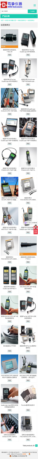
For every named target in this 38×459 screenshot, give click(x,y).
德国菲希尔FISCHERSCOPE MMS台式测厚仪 (9, 259)
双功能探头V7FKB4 (9, 346)
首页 (2, 20)
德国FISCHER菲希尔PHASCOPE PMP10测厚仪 (9, 170)
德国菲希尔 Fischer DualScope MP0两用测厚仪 (28, 51)
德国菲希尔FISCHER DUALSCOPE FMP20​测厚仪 (9, 111)
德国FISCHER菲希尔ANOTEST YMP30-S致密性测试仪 (9, 229)
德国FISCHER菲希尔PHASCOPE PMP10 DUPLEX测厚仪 (28, 170)
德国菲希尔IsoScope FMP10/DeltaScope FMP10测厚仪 (28, 81)
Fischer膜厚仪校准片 (28, 405)
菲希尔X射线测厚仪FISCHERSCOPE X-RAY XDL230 (28, 436)
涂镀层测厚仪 (22, 20)
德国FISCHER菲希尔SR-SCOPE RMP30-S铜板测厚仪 (9, 199)
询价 (9, 55)
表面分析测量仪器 (10, 20)
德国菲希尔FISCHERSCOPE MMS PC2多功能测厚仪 (28, 199)
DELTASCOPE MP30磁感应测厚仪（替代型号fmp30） (28, 377)
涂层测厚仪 (31, 20)
